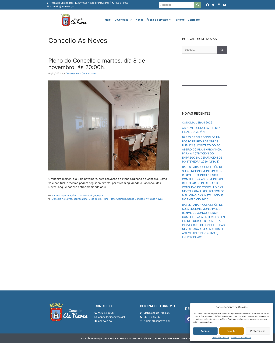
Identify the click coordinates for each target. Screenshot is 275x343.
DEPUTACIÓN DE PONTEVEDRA (164, 338)
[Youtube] (225, 5)
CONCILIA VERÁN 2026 (197, 122)
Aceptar (205, 331)
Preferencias (257, 331)
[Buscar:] (199, 50)
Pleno (106, 198)
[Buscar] (222, 50)
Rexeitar (231, 331)
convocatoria (81, 198)
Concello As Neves (62, 198)
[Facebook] (207, 5)
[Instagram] (219, 5)
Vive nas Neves (154, 198)
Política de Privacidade (241, 337)
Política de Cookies (220, 337)
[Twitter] (213, 5)
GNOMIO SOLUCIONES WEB (117, 338)
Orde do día (95, 198)
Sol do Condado (136, 198)
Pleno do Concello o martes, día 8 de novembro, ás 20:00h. (96, 63)
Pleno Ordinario (118, 198)
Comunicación (85, 195)
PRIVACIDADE (187, 338)
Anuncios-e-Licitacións (64, 195)
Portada (98, 195)
